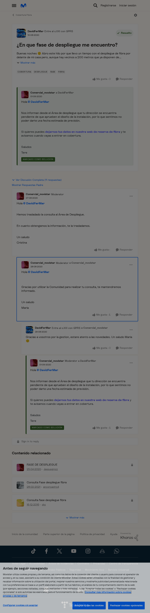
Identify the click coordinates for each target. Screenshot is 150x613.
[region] (75, 588)
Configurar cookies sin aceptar (20, 605)
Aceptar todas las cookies (89, 605)
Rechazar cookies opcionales (126, 605)
